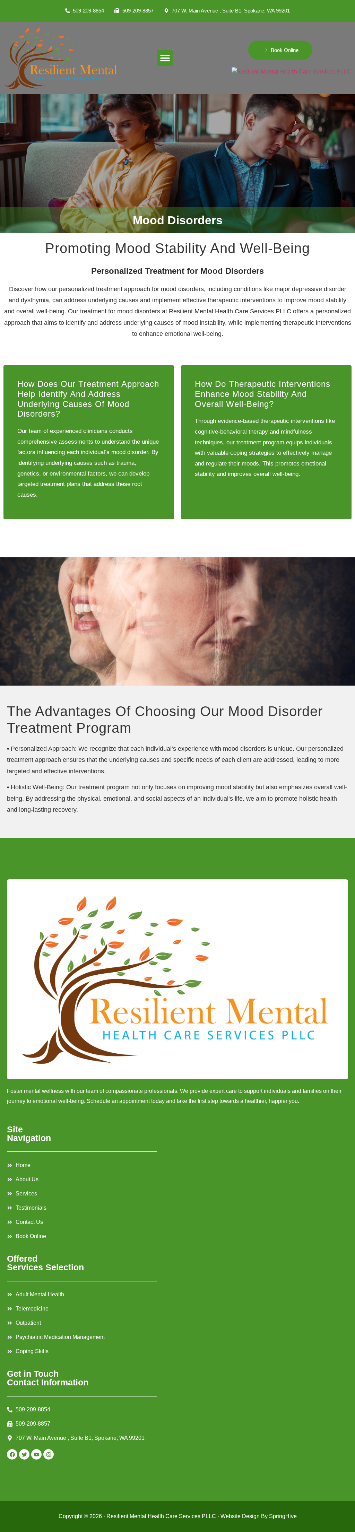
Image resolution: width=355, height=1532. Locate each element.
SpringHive (283, 1516)
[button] (165, 58)
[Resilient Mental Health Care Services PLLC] (291, 70)
